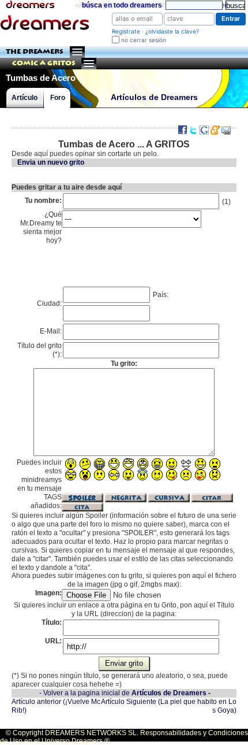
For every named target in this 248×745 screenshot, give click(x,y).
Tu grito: (124, 363)
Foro (57, 98)
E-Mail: (51, 331)
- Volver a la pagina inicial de (125, 693)
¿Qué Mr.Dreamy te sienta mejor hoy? (41, 227)
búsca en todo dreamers (122, 5)
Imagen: (48, 593)
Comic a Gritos (44, 63)
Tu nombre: (43, 201)
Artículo (24, 98)
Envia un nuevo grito (50, 162)
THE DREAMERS (34, 52)
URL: (53, 641)
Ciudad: (49, 303)
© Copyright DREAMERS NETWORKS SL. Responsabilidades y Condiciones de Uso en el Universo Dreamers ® (124, 737)
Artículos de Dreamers (154, 97)
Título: (52, 622)
